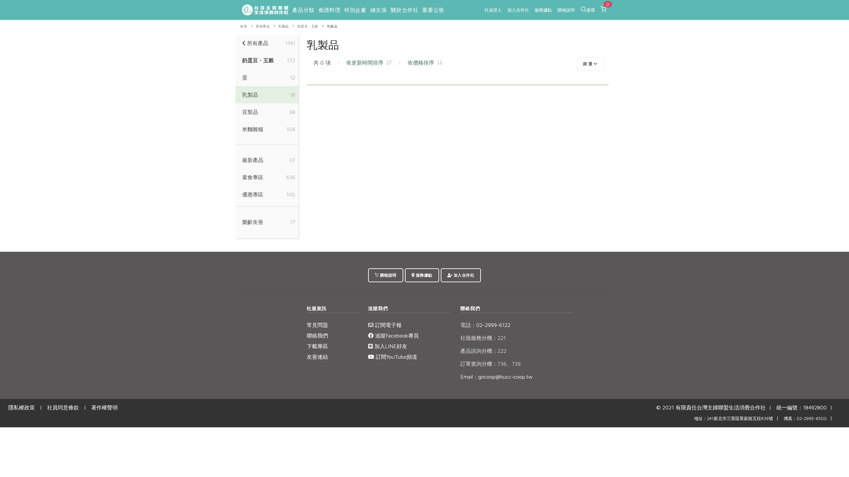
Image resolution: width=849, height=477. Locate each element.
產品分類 (303, 10)
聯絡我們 (317, 336)
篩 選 (588, 63)
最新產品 (252, 160)
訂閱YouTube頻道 (395, 357)
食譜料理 (329, 10)
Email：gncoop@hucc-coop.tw (496, 377)
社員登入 (493, 10)
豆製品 (250, 112)
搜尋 (590, 10)
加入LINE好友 (390, 346)
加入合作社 (518, 10)
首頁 (243, 26)
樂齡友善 (252, 222)
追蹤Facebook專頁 (396, 336)
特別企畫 (355, 10)
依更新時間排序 (366, 63)
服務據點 (543, 10)
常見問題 (317, 325)
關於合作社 (404, 10)
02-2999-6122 (485, 325)
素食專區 (252, 177)
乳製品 (283, 26)
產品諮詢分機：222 (483, 351)
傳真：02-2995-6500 (805, 418)
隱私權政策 (21, 407)
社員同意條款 (63, 407)
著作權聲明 (104, 407)
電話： (468, 325)
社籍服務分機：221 (483, 338)
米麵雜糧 (252, 129)
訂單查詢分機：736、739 (490, 364)
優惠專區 (252, 194)
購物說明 (566, 10)
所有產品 (263, 26)
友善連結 (317, 357)
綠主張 (378, 10)
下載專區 (317, 346)
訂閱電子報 (387, 325)
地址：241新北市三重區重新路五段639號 (733, 418)
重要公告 (433, 10)
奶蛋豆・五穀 (307, 26)
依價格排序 (422, 63)
